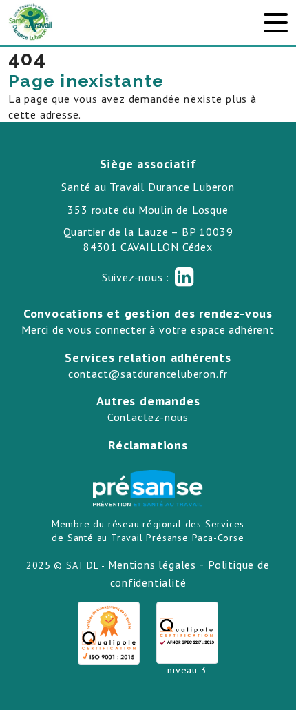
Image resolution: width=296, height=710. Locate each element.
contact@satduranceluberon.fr (148, 374)
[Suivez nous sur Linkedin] (184, 277)
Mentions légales (152, 564)
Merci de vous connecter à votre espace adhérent (148, 329)
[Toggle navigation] (276, 22)
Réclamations (148, 445)
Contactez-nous (148, 417)
